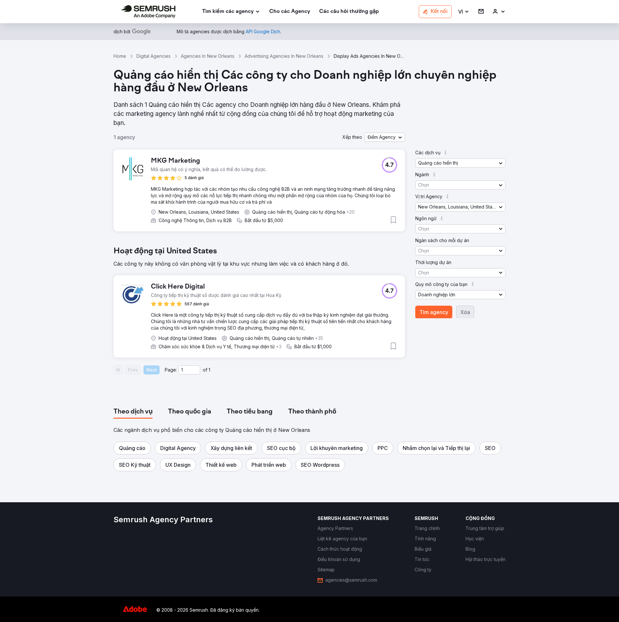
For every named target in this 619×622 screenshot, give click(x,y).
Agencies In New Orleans (207, 56)
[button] (463, 11)
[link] (289, 12)
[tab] (132, 411)
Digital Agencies (153, 56)
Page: (171, 369)
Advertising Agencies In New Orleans (284, 56)
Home (119, 56)
